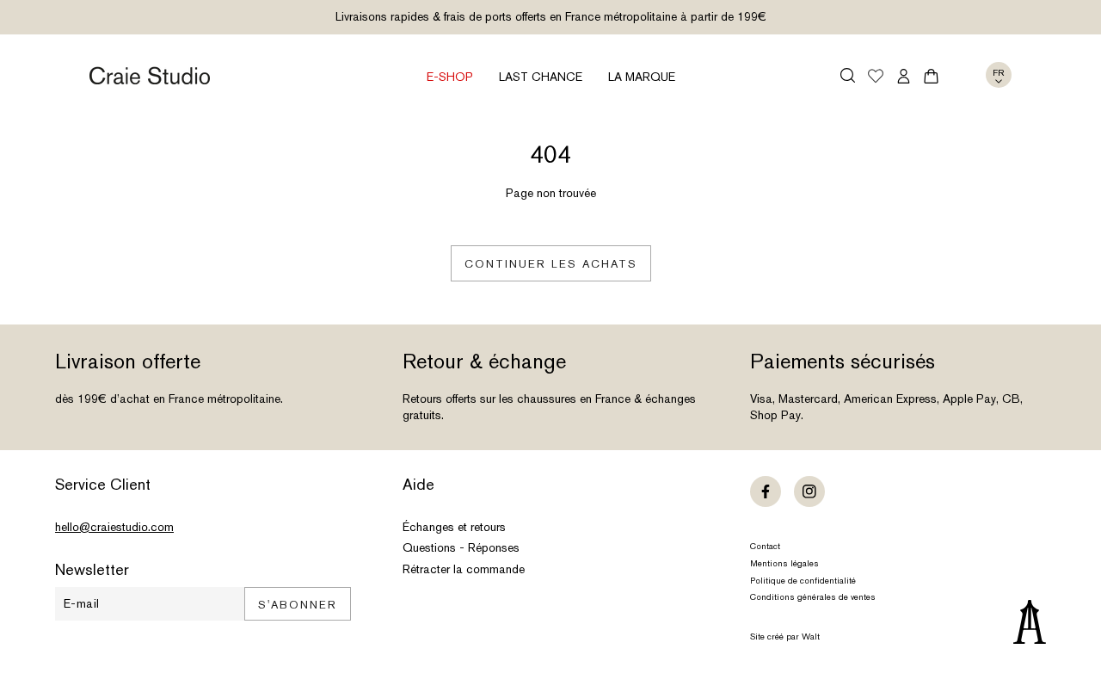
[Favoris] (875, 77)
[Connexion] (903, 76)
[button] (847, 75)
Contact (765, 546)
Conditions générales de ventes (813, 597)
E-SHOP (450, 76)
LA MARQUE (641, 76)
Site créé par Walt (785, 636)
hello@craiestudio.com (114, 527)
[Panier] (931, 76)
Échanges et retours (454, 527)
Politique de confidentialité (803, 580)
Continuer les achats (550, 263)
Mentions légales (784, 563)
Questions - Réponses (461, 547)
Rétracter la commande (464, 569)
